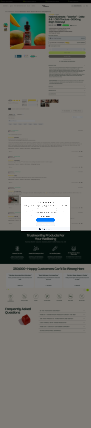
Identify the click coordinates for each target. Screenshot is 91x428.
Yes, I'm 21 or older (45, 219)
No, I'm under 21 (45, 224)
